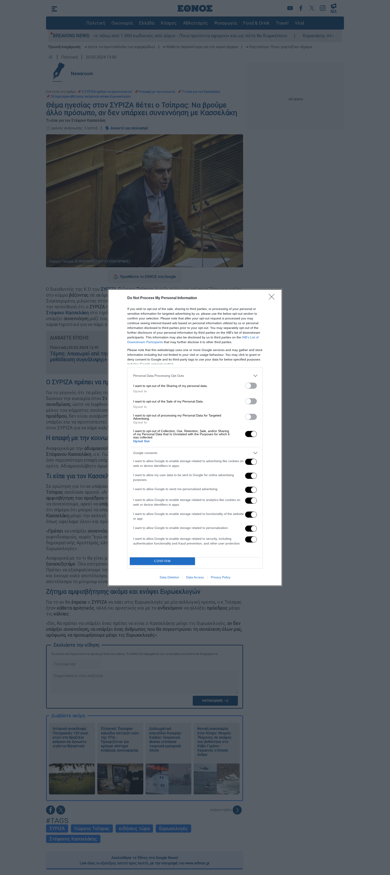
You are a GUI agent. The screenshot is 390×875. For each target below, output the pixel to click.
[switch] (251, 386)
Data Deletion (169, 577)
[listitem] (195, 375)
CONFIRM (162, 561)
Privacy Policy (220, 577)
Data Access (195, 577)
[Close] (273, 298)
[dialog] (195, 437)
